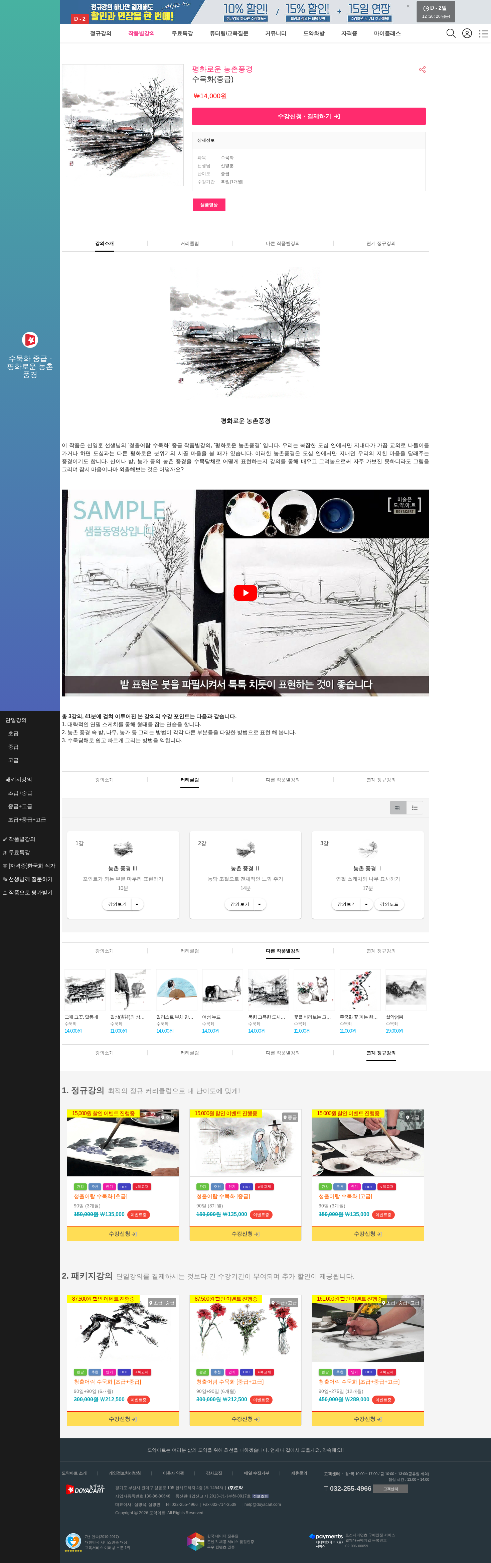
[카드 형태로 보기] (398, 807)
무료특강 (182, 33)
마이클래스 (387, 33)
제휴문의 (299, 1473)
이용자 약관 (173, 1473)
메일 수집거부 (256, 1473)
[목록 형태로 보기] (414, 807)
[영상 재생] (245, 593)
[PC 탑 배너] (245, 12)
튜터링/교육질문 (229, 33)
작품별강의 (141, 33)
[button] (423, 69)
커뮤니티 (276, 33)
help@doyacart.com (262, 1504)
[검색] (454, 33)
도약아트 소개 (74, 1473)
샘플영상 (209, 204)
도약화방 (314, 33)
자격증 (349, 33)
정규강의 (101, 33)
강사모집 (214, 1473)
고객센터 (390, 1489)
